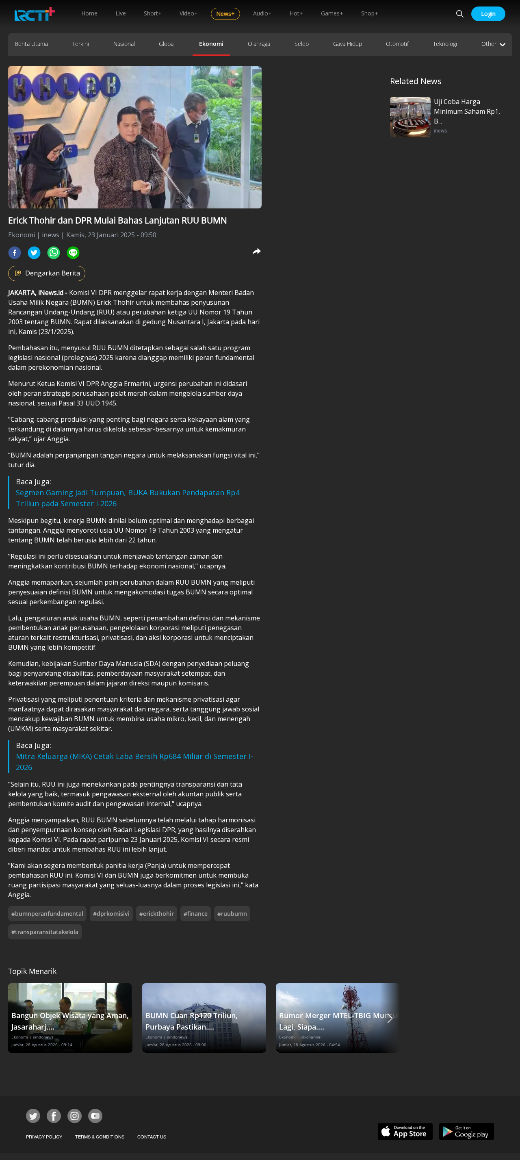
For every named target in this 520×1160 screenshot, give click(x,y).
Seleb (302, 44)
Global (167, 44)
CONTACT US (151, 1136)
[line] (73, 252)
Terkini (80, 44)
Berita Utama (31, 44)
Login (488, 13)
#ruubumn (232, 913)
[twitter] (34, 252)
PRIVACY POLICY (44, 1136)
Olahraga (259, 44)
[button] (390, 1018)
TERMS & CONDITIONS (99, 1136)
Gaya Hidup (347, 44)
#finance (196, 913)
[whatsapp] (53, 252)
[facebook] (14, 252)
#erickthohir (156, 913)
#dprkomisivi (111, 913)
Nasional (124, 44)
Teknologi (445, 44)
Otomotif (397, 44)
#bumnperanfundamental (47, 913)
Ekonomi (211, 44)
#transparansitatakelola (44, 932)
